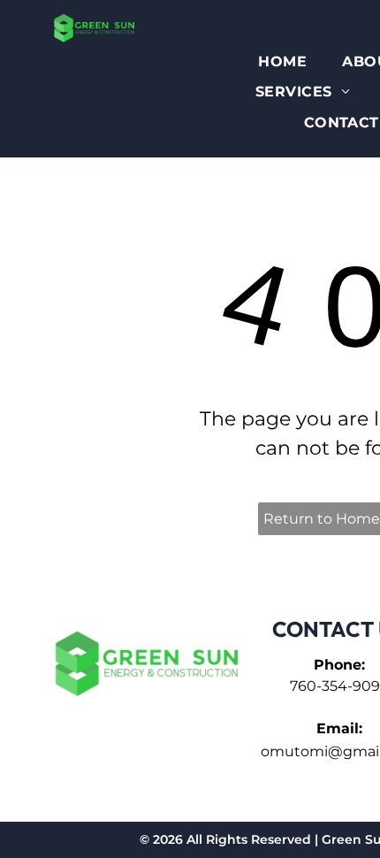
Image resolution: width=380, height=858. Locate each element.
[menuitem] (282, 62)
